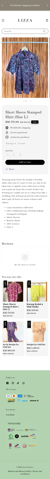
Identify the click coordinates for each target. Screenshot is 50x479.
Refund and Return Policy (19, 471)
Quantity (9, 151)
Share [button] (11, 169)
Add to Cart (25, 162)
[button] (3, 20)
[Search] (44, 31)
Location (10, 415)
